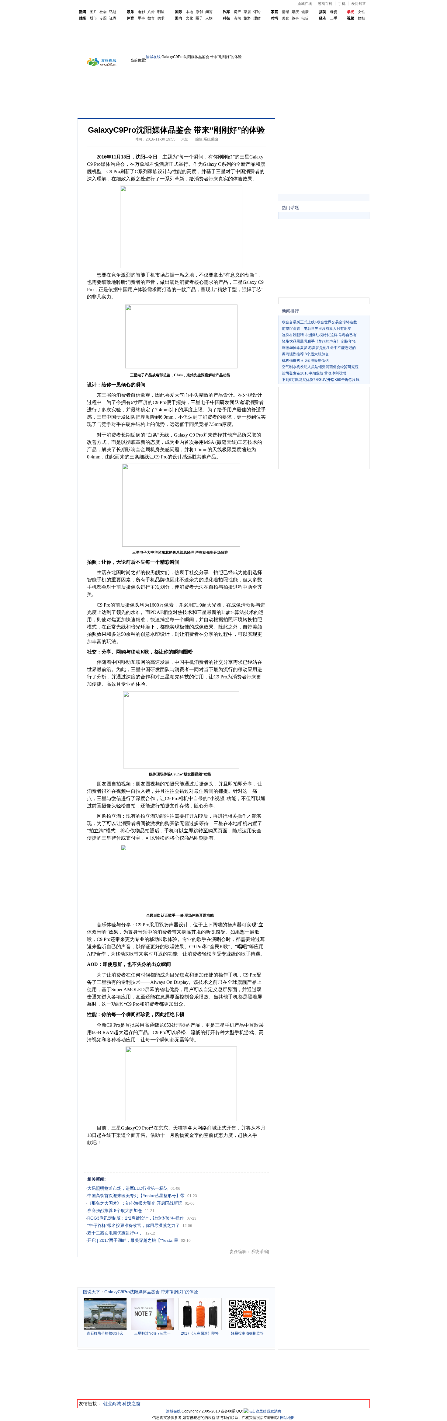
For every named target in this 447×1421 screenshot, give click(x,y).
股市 (93, 18)
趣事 (295, 18)
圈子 (199, 18)
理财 (257, 18)
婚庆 (295, 12)
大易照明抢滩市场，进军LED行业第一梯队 (127, 1188)
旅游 (247, 18)
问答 (209, 12)
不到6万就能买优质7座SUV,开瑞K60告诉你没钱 (320, 380)
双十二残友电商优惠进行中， (115, 1233)
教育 (151, 18)
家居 (247, 12)
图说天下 (91, 1291)
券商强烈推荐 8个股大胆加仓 (114, 1210)
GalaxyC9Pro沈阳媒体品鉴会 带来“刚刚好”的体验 (151, 1291)
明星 (161, 12)
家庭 (274, 12)
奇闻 (237, 18)
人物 (209, 18)
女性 (361, 12)
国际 (178, 12)
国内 (178, 18)
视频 (350, 18)
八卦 (151, 12)
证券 (112, 18)
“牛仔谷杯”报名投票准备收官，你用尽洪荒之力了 (133, 1225)
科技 (226, 18)
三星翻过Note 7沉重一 (152, 1333)
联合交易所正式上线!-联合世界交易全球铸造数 (319, 322)
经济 (322, 18)
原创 (199, 12)
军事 (141, 18)
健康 (305, 12)
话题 (112, 12)
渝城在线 (304, 4)
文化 (189, 18)
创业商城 (112, 1403)
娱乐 (130, 12)
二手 (333, 18)
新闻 (82, 12)
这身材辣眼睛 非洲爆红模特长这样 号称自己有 (319, 335)
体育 (130, 18)
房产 (237, 12)
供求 (161, 18)
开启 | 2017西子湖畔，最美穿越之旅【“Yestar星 (132, 1240)
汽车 (226, 12)
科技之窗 (131, 1403)
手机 (341, 4)
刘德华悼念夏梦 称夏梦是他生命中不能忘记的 (319, 348)
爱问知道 (358, 4)
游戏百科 (325, 4)
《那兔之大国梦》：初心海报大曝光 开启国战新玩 (134, 1203)
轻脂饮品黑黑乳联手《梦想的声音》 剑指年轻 (319, 341)
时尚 (274, 18)
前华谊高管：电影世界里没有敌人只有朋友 (316, 328)
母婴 (333, 12)
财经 (82, 18)
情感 (285, 12)
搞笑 (322, 12)
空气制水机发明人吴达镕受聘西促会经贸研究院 (320, 367)
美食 (285, 18)
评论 (257, 12)
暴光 (350, 12)
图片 (93, 12)
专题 (103, 18)
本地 (189, 12)
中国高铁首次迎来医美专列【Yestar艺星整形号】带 (136, 1195)
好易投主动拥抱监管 (247, 1333)
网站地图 (287, 1418)
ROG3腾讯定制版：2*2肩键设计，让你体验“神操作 (135, 1218)
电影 (141, 12)
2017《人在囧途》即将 (200, 1333)
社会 (103, 12)
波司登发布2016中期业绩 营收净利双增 (314, 373)
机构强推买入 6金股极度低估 (305, 360)
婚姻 (361, 18)
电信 (305, 18)
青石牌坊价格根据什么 (105, 1333)
